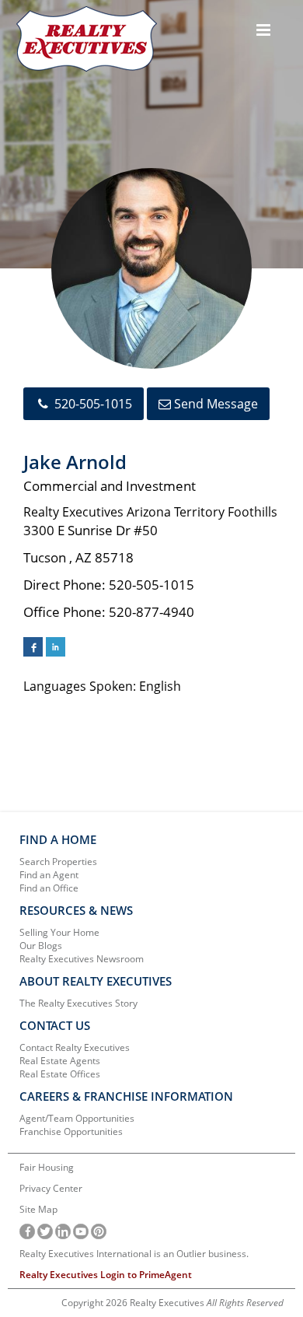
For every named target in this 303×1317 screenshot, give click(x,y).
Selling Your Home (59, 932)
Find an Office (48, 888)
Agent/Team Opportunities (76, 1118)
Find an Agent (48, 874)
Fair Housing (46, 1167)
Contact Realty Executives (74, 1047)
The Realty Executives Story (78, 1003)
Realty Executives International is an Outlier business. (134, 1253)
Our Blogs (40, 945)
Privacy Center (50, 1188)
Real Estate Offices (59, 1074)
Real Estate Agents (59, 1060)
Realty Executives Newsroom (81, 958)
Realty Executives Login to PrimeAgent (105, 1274)
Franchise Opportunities (71, 1131)
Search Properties (58, 861)
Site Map (38, 1209)
